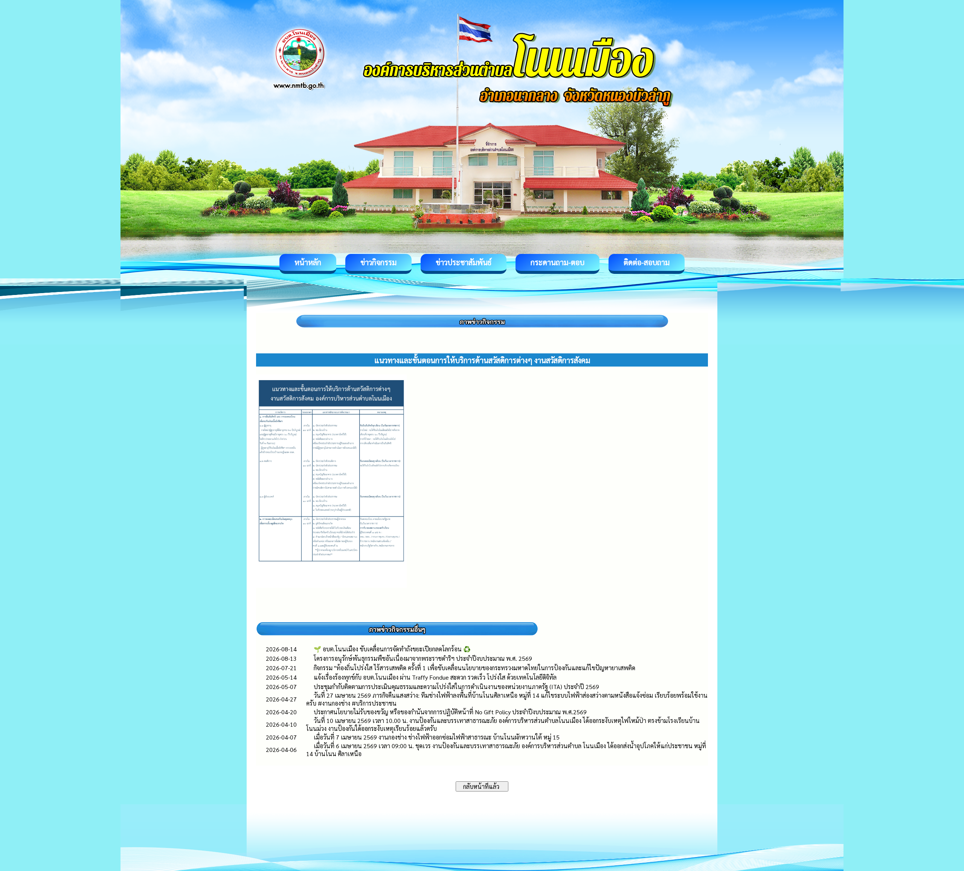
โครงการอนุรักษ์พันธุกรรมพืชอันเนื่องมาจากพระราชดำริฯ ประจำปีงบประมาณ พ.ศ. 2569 (423, 658)
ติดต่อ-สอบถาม (647, 262)
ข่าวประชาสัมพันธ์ (463, 262)
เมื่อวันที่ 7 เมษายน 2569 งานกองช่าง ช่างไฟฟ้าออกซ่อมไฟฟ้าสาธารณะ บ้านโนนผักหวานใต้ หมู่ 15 (437, 737)
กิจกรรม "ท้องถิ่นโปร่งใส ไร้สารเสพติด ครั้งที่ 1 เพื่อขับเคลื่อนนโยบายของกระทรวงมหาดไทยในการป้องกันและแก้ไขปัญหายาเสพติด (474, 668)
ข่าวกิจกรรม (378, 262)
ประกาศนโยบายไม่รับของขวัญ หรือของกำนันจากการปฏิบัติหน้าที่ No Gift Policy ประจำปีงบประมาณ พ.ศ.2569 (450, 712)
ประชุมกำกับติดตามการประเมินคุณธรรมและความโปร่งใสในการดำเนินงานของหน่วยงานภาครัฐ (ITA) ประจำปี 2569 (456, 687)
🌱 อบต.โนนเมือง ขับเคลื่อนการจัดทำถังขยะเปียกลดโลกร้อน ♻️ (392, 649)
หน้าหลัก (307, 262)
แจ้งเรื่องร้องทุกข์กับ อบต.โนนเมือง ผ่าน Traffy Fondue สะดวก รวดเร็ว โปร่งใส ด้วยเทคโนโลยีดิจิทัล (435, 677)
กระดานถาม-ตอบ (557, 262)
